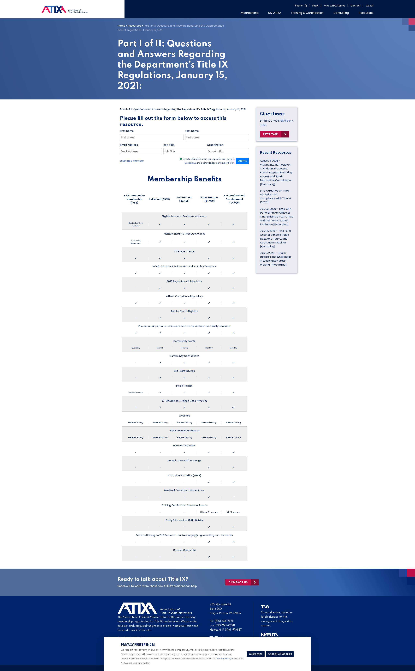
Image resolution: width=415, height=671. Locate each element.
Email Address (129, 145)
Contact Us (238, 582)
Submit (242, 161)
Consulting (341, 13)
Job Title (168, 145)
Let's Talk (270, 134)
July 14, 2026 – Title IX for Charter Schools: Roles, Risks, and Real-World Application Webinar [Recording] (275, 238)
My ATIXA (274, 13)
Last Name (192, 131)
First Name (127, 131)
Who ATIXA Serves (334, 5)
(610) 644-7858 (224, 621)
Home (121, 26)
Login (315, 5)
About (370, 5)
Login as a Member (132, 161)
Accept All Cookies (280, 654)
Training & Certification (307, 13)
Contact (356, 5)
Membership (249, 13)
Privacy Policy (227, 163)
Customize (255, 654)
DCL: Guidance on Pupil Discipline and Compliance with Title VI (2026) (275, 196)
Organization (215, 145)
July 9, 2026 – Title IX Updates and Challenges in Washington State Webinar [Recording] (275, 259)
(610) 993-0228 (225, 625)
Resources (366, 13)
